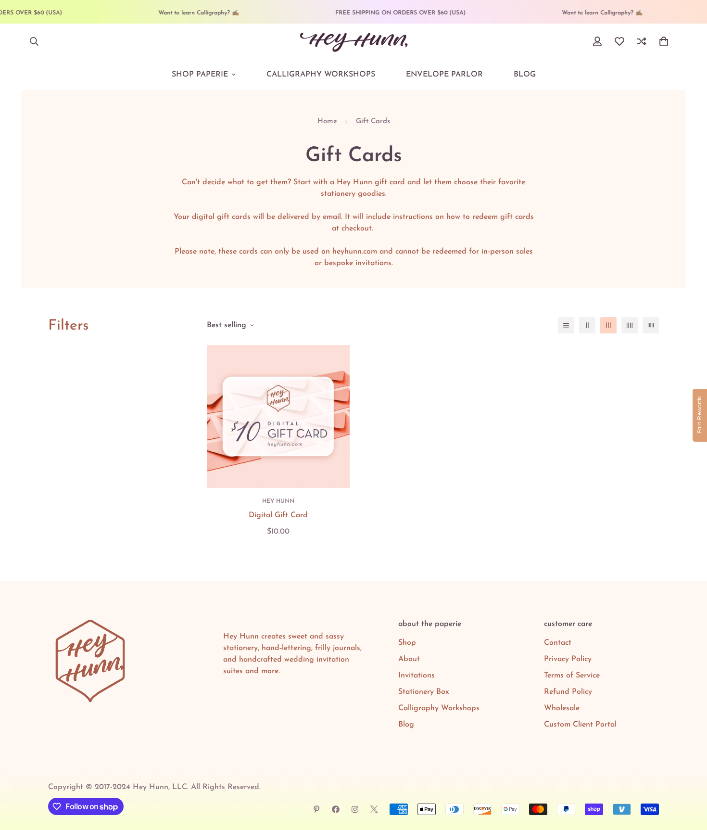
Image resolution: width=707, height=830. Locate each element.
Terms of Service (572, 675)
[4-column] (629, 325)
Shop (407, 643)
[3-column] (608, 325)
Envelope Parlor (444, 74)
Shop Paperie (200, 74)
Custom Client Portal (580, 724)
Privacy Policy (568, 659)
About (409, 659)
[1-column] (566, 325)
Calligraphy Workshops (320, 74)
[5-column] (651, 325)
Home (327, 121)
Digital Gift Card (278, 515)
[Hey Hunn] (354, 41)
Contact (557, 643)
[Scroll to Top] (688, 777)
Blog (525, 74)
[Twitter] (374, 809)
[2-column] (587, 325)
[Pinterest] (316, 809)
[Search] (34, 41)
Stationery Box (423, 692)
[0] (664, 41)
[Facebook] (336, 809)
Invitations (416, 675)
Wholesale (562, 708)
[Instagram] (355, 809)
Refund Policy (568, 692)
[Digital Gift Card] (278, 416)
